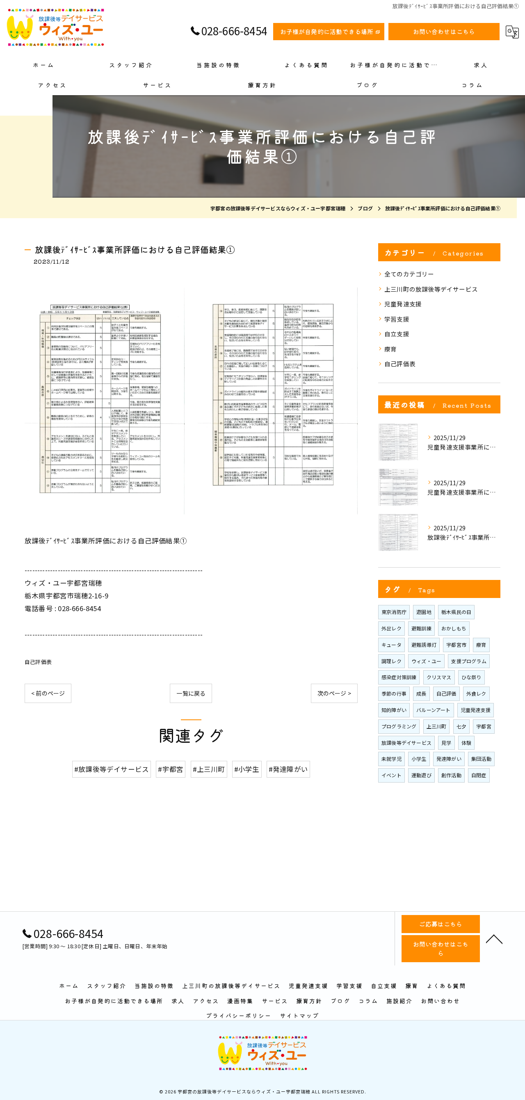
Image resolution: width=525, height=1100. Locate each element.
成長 (421, 693)
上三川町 (437, 726)
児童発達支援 (403, 303)
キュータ (391, 644)
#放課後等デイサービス (111, 769)
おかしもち (453, 628)
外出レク (391, 628)
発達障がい (448, 758)
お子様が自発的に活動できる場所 (327, 31)
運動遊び (421, 774)
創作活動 (451, 774)
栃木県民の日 (456, 611)
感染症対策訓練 (398, 676)
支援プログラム (468, 660)
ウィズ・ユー (426, 660)
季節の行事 (393, 693)
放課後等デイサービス (406, 742)
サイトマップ (299, 1015)
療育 (390, 349)
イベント (391, 774)
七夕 (461, 726)
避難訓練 (421, 628)
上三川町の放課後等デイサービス (431, 289)
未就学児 (391, 758)
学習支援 (396, 319)
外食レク (476, 693)
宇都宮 (483, 726)
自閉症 (478, 774)
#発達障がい (288, 769)
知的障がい (393, 709)
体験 (466, 742)
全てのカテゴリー (409, 273)
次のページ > (334, 693)
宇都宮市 (456, 644)
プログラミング (398, 726)
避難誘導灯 (423, 644)
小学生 (419, 758)
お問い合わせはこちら (444, 31)
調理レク (391, 660)
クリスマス (439, 676)
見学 (446, 742)
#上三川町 (209, 769)
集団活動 (481, 758)
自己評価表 (38, 662)
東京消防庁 (393, 611)
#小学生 (247, 769)
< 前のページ (48, 693)
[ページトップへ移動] (494, 938)
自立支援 (396, 333)
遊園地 (423, 611)
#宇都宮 (170, 769)
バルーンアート (433, 709)
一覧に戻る (190, 693)
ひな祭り (471, 676)
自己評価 (446, 693)
